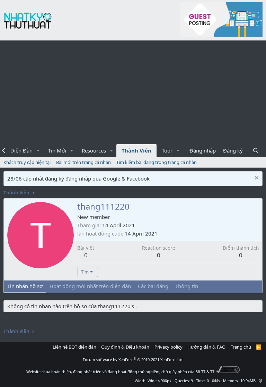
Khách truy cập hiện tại (27, 162)
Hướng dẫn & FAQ (206, 347)
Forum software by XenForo (133, 359)
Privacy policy (168, 347)
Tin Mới (57, 150)
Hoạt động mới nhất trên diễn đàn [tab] (90, 286)
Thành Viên (136, 150)
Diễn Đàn (21, 150)
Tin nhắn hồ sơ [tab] (25, 286)
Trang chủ (241, 347)
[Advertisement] (133, 92)
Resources (94, 150)
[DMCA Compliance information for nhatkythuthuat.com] (228, 371)
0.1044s (213, 380)
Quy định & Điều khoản (125, 347)
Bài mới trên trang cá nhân (83, 162)
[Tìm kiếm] (256, 150)
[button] (38, 150)
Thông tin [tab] (186, 286)
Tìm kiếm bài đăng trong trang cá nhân (156, 162)
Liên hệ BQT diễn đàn (74, 347)
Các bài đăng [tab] (153, 286)
